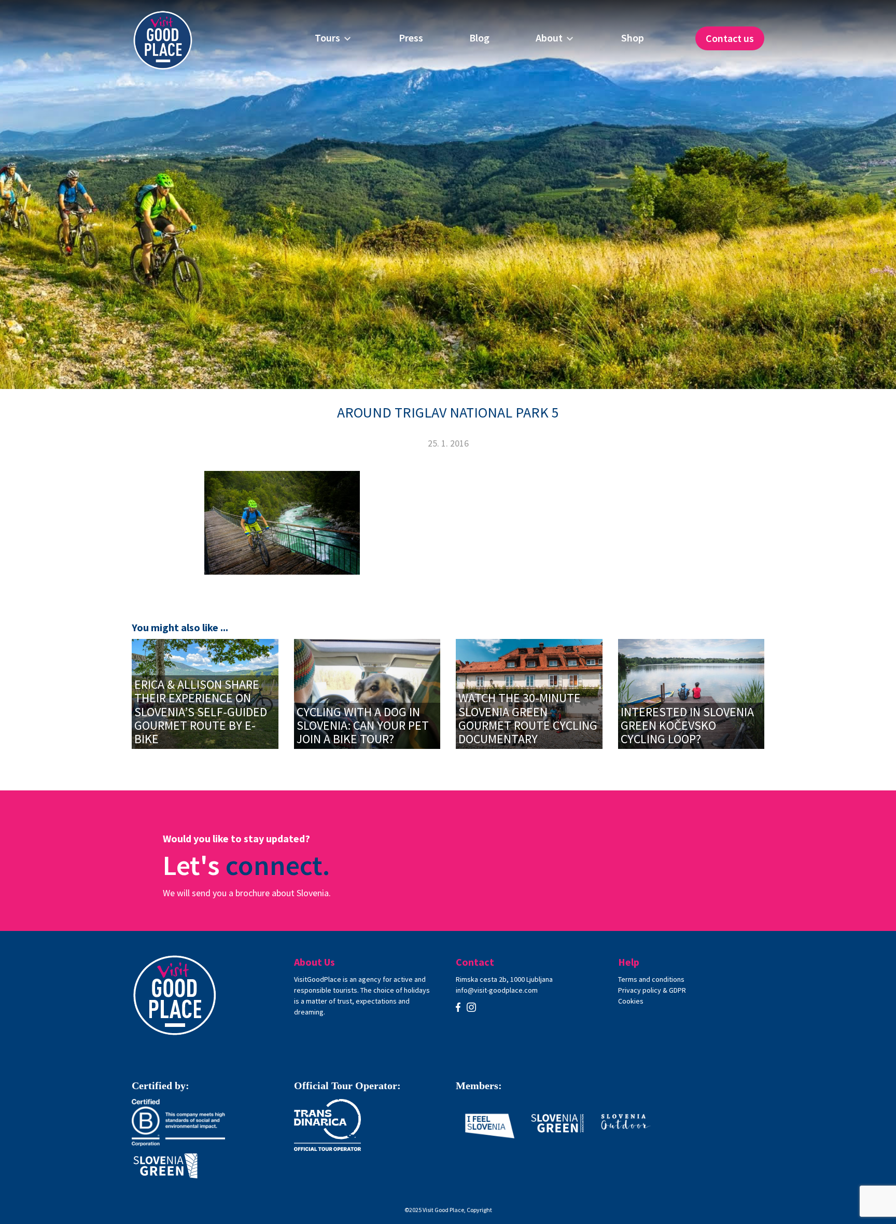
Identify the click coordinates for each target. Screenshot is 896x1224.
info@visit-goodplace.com (497, 990)
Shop (632, 38)
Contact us (730, 38)
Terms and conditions (651, 979)
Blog (479, 38)
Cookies (630, 1001)
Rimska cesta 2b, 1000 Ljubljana (504, 979)
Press (411, 38)
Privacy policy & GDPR (652, 990)
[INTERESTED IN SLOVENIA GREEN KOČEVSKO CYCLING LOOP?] (691, 693)
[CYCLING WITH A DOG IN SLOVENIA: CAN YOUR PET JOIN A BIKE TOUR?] (367, 693)
